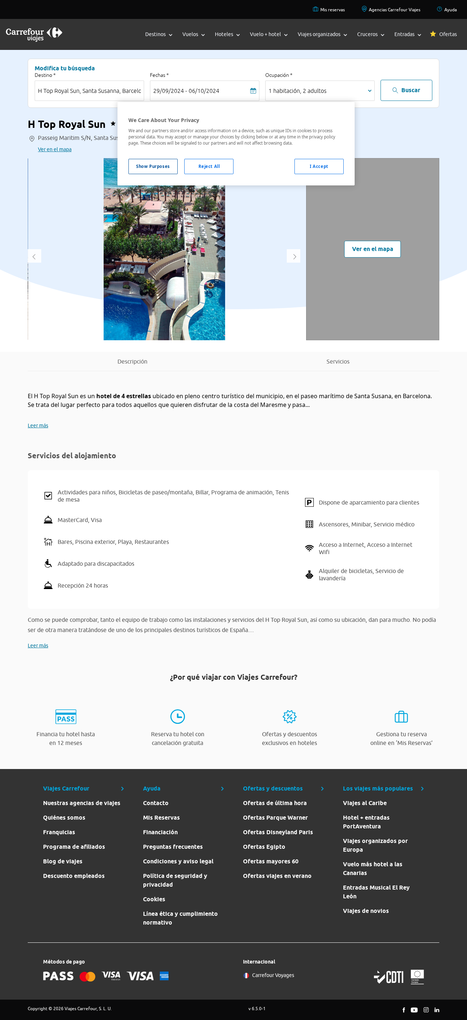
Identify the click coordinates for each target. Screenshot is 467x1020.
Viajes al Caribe (365, 803)
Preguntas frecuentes (173, 846)
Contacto (156, 803)
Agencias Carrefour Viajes (394, 9)
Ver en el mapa (55, 149)
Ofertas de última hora (275, 803)
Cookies (154, 899)
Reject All (209, 166)
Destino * (45, 75)
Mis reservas (332, 9)
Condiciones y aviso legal (178, 861)
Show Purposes (153, 166)
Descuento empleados (74, 875)
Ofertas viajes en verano (277, 875)
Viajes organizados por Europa (375, 845)
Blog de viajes (62, 861)
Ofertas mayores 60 (270, 861)
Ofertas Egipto (264, 846)
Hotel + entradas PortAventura (366, 822)
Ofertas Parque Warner (275, 817)
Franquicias (59, 832)
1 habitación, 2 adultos (298, 90)
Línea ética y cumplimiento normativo (180, 918)
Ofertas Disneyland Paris (278, 832)
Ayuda (450, 9)
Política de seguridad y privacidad (175, 880)
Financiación (160, 832)
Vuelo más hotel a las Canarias (372, 868)
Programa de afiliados (74, 846)
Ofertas (448, 34)
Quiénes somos (64, 817)
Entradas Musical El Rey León (376, 892)
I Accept (319, 166)
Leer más (38, 425)
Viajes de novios (366, 910)
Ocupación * (279, 75)
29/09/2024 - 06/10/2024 (186, 90)
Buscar (410, 90)
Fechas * (159, 75)
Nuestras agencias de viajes (81, 803)
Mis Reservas (161, 817)
